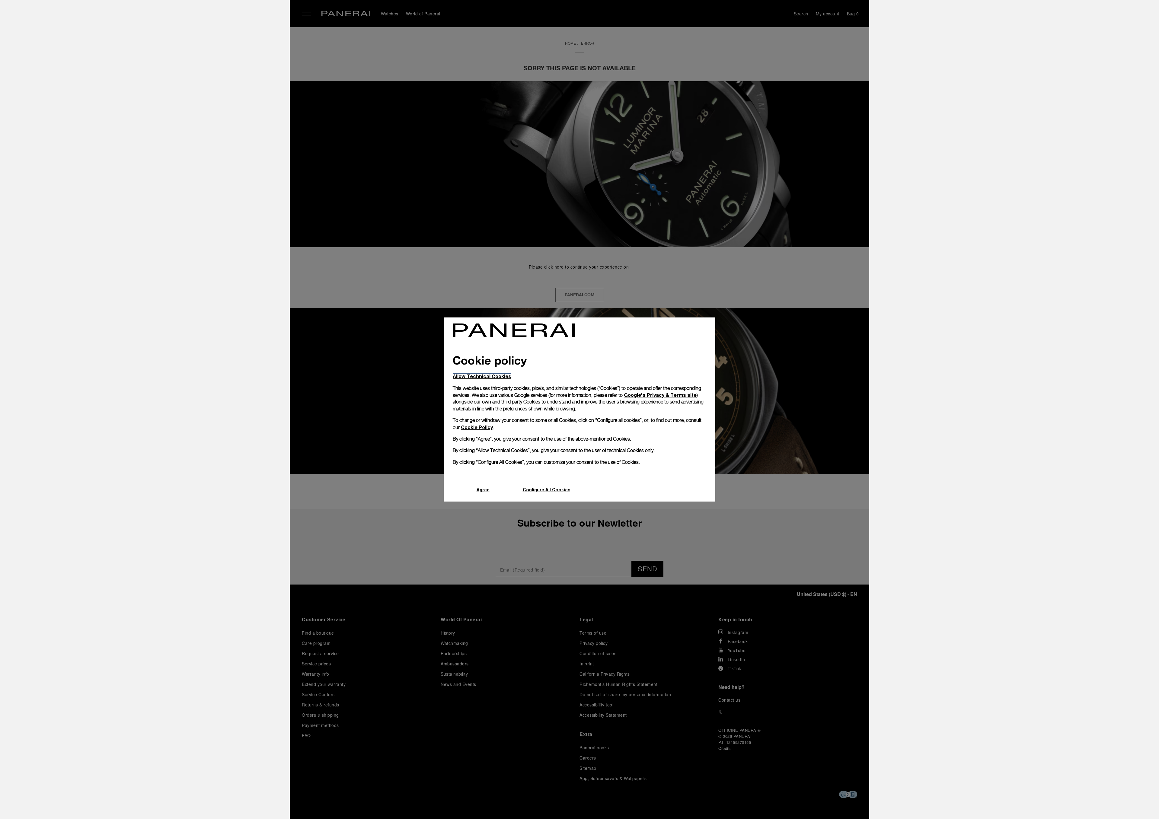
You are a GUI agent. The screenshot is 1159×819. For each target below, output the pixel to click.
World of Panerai (179, 60)
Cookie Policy (477, 427)
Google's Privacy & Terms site (660, 395)
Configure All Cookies (546, 489)
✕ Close (166, 16)
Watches (168, 32)
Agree (483, 489)
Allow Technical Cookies (482, 376)
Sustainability (175, 102)
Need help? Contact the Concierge (195, 804)
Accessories (173, 46)
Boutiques (170, 74)
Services (168, 88)
